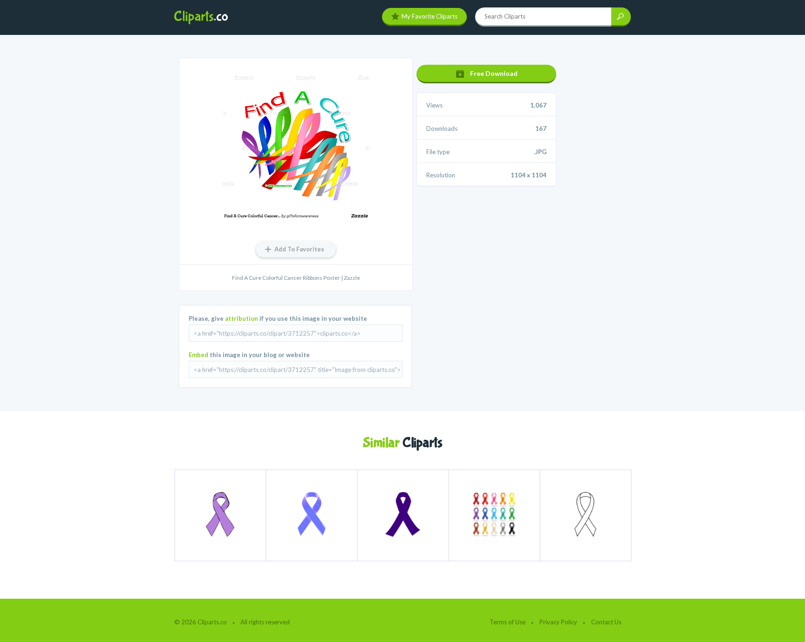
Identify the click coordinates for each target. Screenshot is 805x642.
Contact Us (606, 622)
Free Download (494, 73)
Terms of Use (507, 622)
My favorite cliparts (429, 16)
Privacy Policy (558, 622)
